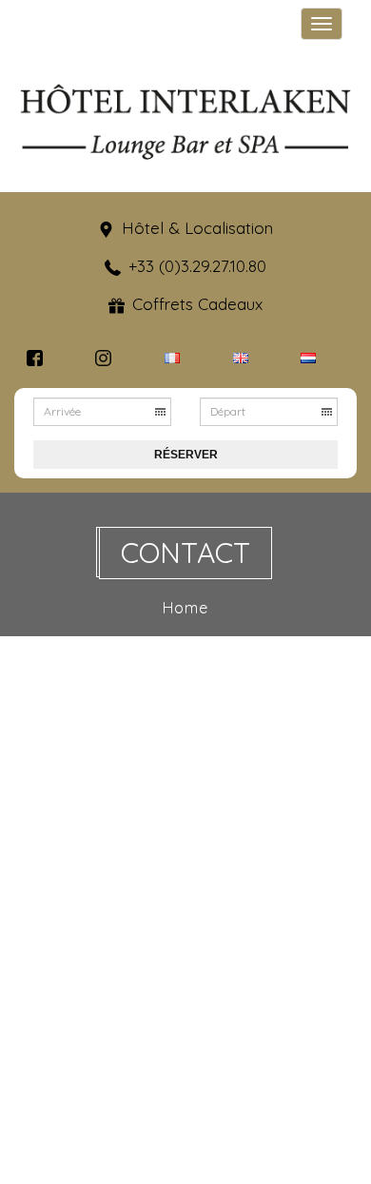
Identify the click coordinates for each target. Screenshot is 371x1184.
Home (185, 607)
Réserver (186, 454)
